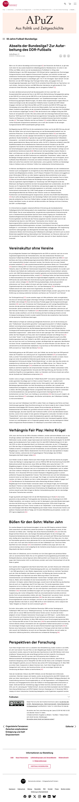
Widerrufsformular (40, 761)
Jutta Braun (14, 54)
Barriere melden (65, 789)
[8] (32, 151)
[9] (10, 179)
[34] (29, 545)
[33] (56, 532)
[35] (18, 591)
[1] (43, 65)
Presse (57, 789)
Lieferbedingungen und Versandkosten (43, 757)
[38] (42, 621)
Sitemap (29, 789)
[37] (45, 604)
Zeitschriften (10, 9)
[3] (34, 111)
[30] (10, 481)
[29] (34, 455)
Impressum (12, 789)
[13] (10, 267)
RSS (44, 789)
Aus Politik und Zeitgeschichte (23, 9)
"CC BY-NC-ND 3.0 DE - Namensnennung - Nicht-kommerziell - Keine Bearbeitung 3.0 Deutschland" (48, 704)
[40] (58, 632)
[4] (15, 120)
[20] (37, 311)
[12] (23, 264)
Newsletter (37, 789)
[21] (65, 335)
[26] (50, 394)
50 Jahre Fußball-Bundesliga (61, 9)
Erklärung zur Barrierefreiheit (39, 792)
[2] (55, 87)
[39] (64, 626)
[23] (54, 354)
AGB (11, 757)
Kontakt (50, 789)
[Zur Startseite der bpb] (10, 6)
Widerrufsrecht (64, 757)
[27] (25, 396)
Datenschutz (21, 789)
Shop (4, 9)
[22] (39, 348)
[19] (17, 304)
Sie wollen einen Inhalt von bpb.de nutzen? (40, 719)
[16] (53, 286)
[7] (29, 138)
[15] (27, 282)
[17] (25, 297)
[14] (41, 275)
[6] (55, 133)
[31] (56, 497)
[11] (63, 258)
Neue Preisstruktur (22, 757)
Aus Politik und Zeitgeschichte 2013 (42, 9)
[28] (50, 409)
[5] (45, 120)
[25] (41, 374)
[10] (10, 197)
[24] (30, 365)
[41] (42, 669)
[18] (25, 302)
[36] (40, 597)
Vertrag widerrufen (39, 766)
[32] (26, 512)
